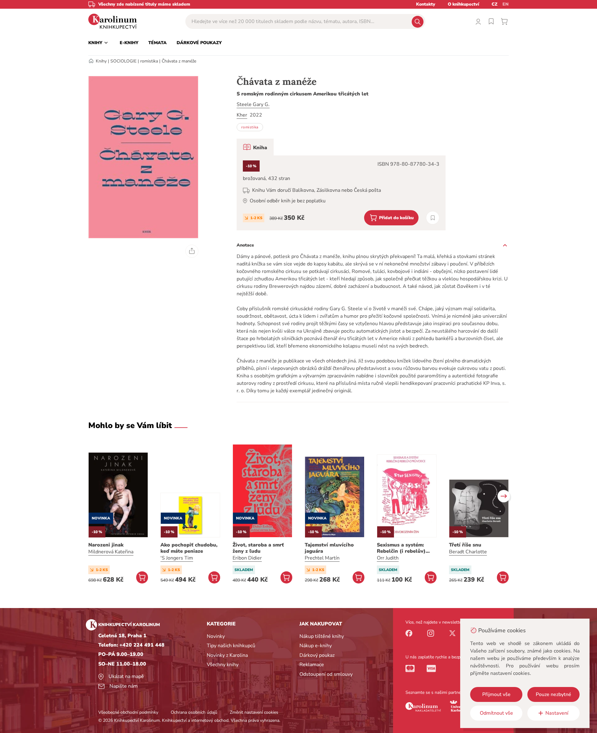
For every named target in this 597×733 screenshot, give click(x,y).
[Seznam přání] (491, 21)
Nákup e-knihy (315, 645)
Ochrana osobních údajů (194, 712)
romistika (149, 61)
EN (505, 4)
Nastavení (556, 713)
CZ (494, 4)
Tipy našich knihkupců (231, 645)
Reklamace (311, 664)
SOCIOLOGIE (123, 61)
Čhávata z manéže (179, 61)
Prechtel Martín (322, 558)
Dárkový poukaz (317, 655)
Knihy (101, 61)
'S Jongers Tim (176, 558)
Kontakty (425, 4)
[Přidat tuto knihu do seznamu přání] (432, 217)
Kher (242, 115)
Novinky (216, 636)
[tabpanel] (341, 192)
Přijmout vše (496, 694)
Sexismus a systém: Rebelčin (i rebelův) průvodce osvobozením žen (405, 548)
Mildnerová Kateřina (110, 551)
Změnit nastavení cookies (254, 712)
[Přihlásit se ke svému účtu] (478, 21)
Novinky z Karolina (227, 655)
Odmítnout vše (496, 713)
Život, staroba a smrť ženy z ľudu (258, 548)
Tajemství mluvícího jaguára (329, 548)
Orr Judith (388, 558)
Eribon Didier (247, 558)
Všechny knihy (222, 664)
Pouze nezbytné (553, 694)
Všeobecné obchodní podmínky (128, 712)
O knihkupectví (463, 4)
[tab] (255, 147)
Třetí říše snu (465, 545)
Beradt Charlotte (468, 551)
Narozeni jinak (105, 545)
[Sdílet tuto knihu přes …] (191, 251)
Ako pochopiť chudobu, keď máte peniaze (188, 548)
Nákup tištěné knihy (321, 636)
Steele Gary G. (253, 104)
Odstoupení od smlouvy (326, 674)
